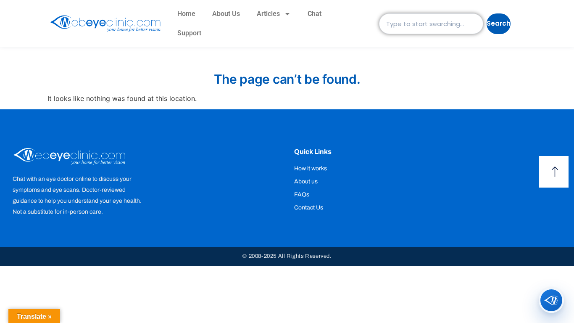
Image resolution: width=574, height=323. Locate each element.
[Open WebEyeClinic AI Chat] (551, 300)
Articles (268, 14)
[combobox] (431, 23)
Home (186, 14)
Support (189, 33)
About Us (226, 14)
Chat (314, 14)
